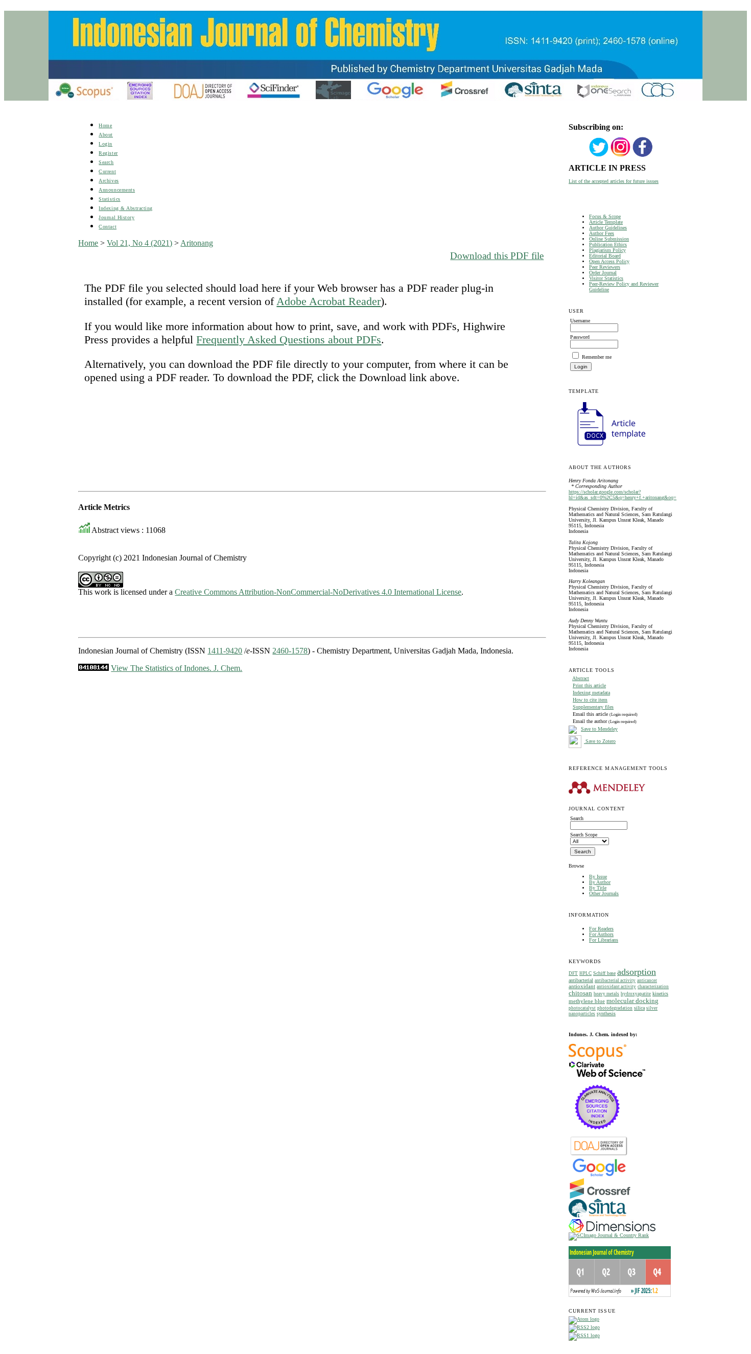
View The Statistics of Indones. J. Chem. (176, 668)
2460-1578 (290, 650)
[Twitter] (599, 155)
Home (105, 125)
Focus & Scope (605, 216)
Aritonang (196, 243)
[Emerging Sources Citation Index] (597, 1134)
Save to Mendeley (599, 729)
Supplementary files (593, 707)
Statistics (109, 199)
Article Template (606, 222)
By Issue (598, 876)
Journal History (116, 217)
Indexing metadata (591, 692)
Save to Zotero (600, 741)
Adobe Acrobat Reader (328, 301)
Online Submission (609, 239)
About (106, 134)
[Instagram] (621, 155)
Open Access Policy (609, 261)
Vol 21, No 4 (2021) (139, 243)
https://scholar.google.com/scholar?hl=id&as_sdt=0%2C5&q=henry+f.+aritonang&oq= (622, 494)
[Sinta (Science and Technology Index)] (597, 1217)
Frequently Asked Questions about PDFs (288, 339)
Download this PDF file (497, 255)
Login (105, 144)
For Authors (601, 934)
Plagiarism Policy (607, 250)
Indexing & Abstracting (125, 208)
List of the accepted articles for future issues (614, 181)
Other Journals (604, 893)
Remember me (597, 357)
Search (106, 162)
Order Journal (603, 272)
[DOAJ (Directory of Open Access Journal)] (599, 1154)
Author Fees (601, 233)
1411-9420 (224, 650)
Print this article (589, 685)
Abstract (580, 678)
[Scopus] (597, 1059)
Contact (107, 226)
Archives (109, 180)
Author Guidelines (608, 227)
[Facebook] (642, 155)
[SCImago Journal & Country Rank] (609, 1235)
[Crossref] (600, 1197)
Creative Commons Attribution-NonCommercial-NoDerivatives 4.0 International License (318, 592)
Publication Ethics (608, 244)
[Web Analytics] (93, 668)
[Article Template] (607, 447)
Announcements (117, 190)
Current (107, 171)
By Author (600, 882)
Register (108, 153)
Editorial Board (605, 256)
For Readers (601, 928)
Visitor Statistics (606, 278)
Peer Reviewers (604, 267)
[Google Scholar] (599, 1175)
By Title (597, 888)
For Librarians (603, 940)
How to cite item (590, 700)
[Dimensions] (612, 1230)
